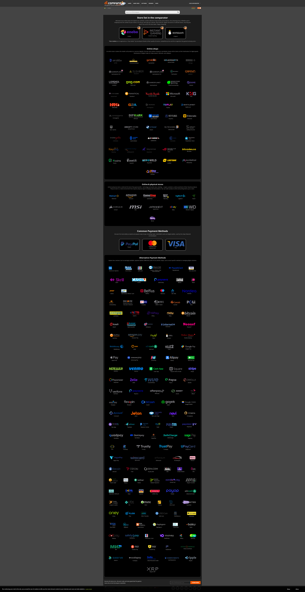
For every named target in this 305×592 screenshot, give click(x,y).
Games (129, 3)
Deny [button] (288, 589)
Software (144, 3)
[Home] (104, 8)
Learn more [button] (88, 589)
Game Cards (136, 3)
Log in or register (194, 3)
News (156, 3)
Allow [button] (297, 589)
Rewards (151, 3)
